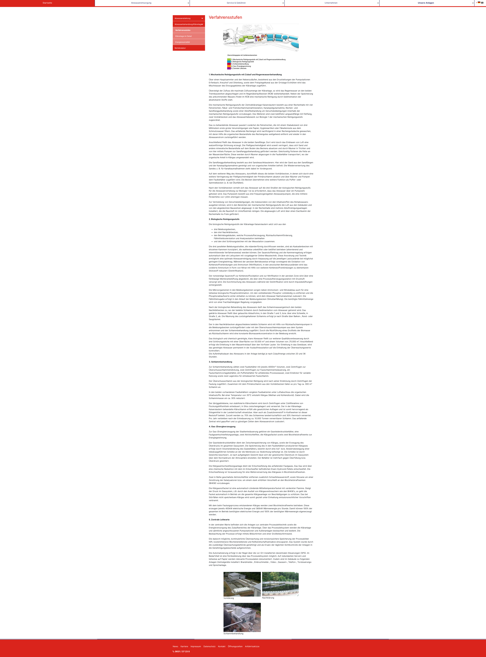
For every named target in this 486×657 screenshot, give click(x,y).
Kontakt (221, 646)
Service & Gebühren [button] (236, 3)
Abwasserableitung (182, 18)
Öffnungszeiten (235, 646)
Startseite (47, 3)
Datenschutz (210, 646)
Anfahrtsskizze (252, 646)
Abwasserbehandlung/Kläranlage (188, 24)
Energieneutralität (182, 42)
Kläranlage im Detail (183, 36)
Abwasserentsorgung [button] (141, 3)
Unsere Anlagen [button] (426, 3)
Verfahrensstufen (182, 30)
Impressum (196, 646)
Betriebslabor (180, 48)
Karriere (184, 646)
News (175, 646)
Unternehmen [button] (331, 3)
